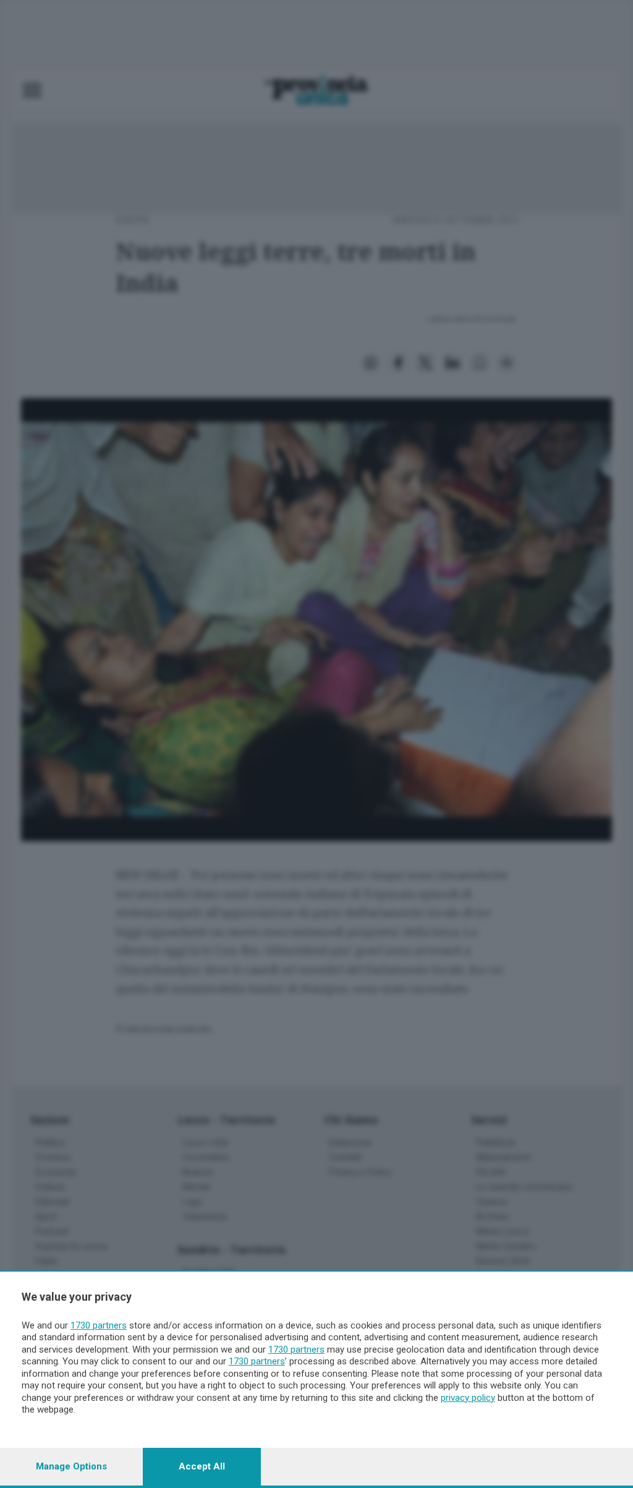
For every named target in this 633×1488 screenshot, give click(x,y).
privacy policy (468, 1397)
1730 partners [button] (98, 1325)
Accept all (202, 1466)
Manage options (71, 1466)
